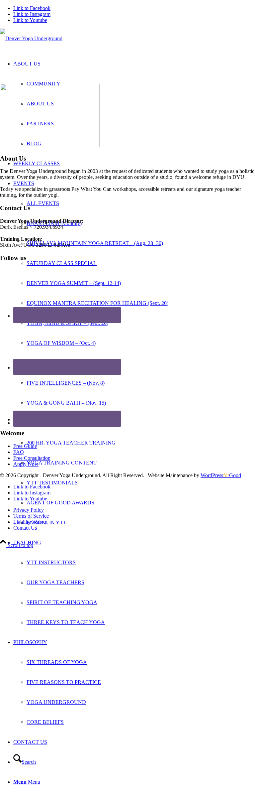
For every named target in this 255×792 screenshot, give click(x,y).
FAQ (18, 452)
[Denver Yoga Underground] (31, 38)
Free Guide (25, 446)
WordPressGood (221, 475)
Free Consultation (31, 458)
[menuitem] (134, 293)
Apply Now (26, 464)
